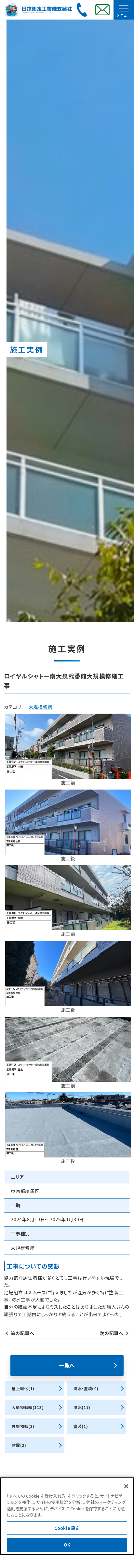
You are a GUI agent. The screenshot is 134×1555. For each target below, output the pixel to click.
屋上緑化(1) (23, 1388)
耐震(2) (19, 1445)
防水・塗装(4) (86, 1388)
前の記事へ (22, 1333)
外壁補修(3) (23, 1426)
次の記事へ (112, 1333)
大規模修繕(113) (28, 1407)
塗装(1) (81, 1426)
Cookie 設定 (67, 1528)
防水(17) (82, 1407)
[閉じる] (126, 1486)
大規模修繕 (41, 707)
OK (67, 1545)
